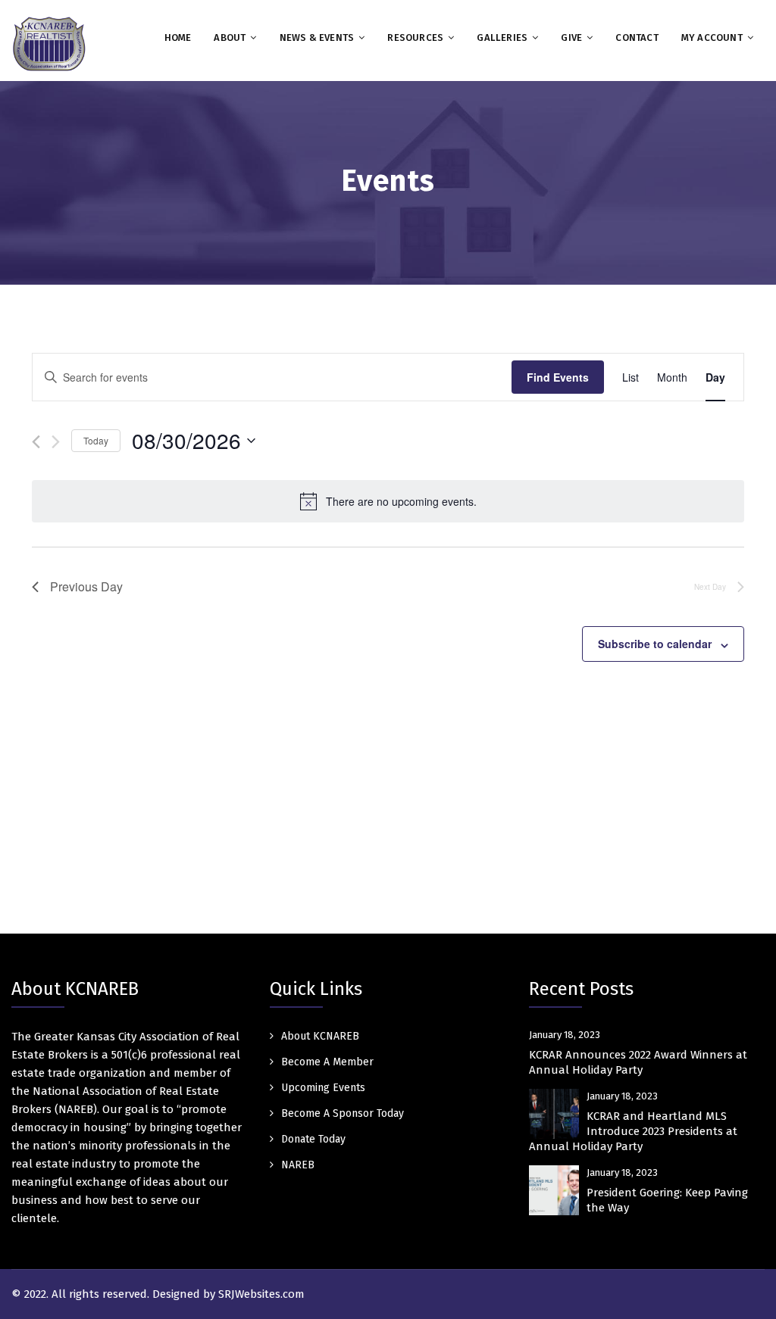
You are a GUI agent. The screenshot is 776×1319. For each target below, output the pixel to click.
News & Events (317, 37)
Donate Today (313, 1139)
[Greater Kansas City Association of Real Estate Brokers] (49, 43)
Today (95, 440)
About (230, 37)
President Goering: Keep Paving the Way (667, 1200)
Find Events (558, 377)
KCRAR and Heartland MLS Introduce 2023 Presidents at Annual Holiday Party (633, 1131)
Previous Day (86, 586)
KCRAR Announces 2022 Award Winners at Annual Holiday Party (638, 1062)
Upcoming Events (323, 1087)
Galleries (502, 37)
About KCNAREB (320, 1036)
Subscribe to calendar (655, 643)
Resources (415, 37)
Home (178, 37)
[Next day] (56, 442)
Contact (636, 37)
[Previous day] (36, 442)
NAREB (297, 1164)
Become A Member (327, 1062)
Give (571, 37)
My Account (712, 37)
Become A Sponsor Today (342, 1113)
